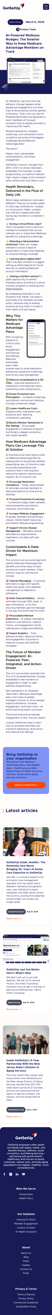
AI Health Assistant (26, 1232)
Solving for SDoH (26, 1220)
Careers (26, 1265)
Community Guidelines (26, 1302)
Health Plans (26, 1198)
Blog (26, 1257)
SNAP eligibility (14, 289)
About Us (26, 1253)
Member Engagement (26, 1224)
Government (26, 1194)
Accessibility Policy (26, 1307)
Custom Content (26, 1228)
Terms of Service (26, 1294)
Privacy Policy (26, 1298)
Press (26, 1261)
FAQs (26, 1273)
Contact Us (26, 1269)
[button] (46, 7)
